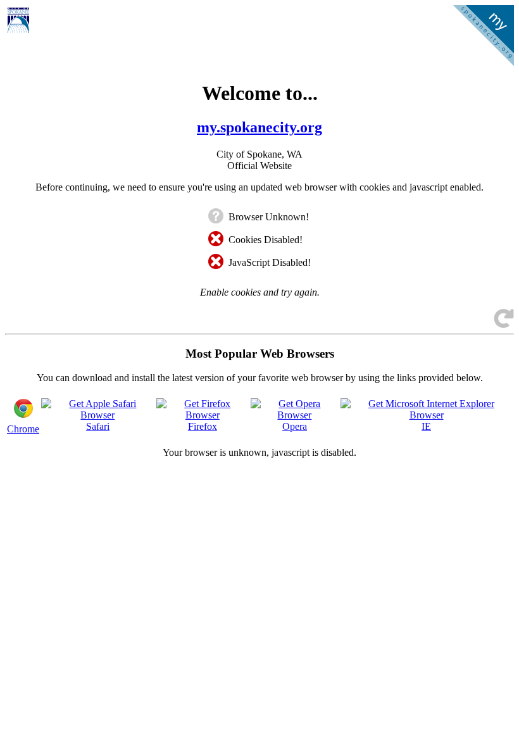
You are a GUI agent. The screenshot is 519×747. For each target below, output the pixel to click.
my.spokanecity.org (259, 127)
